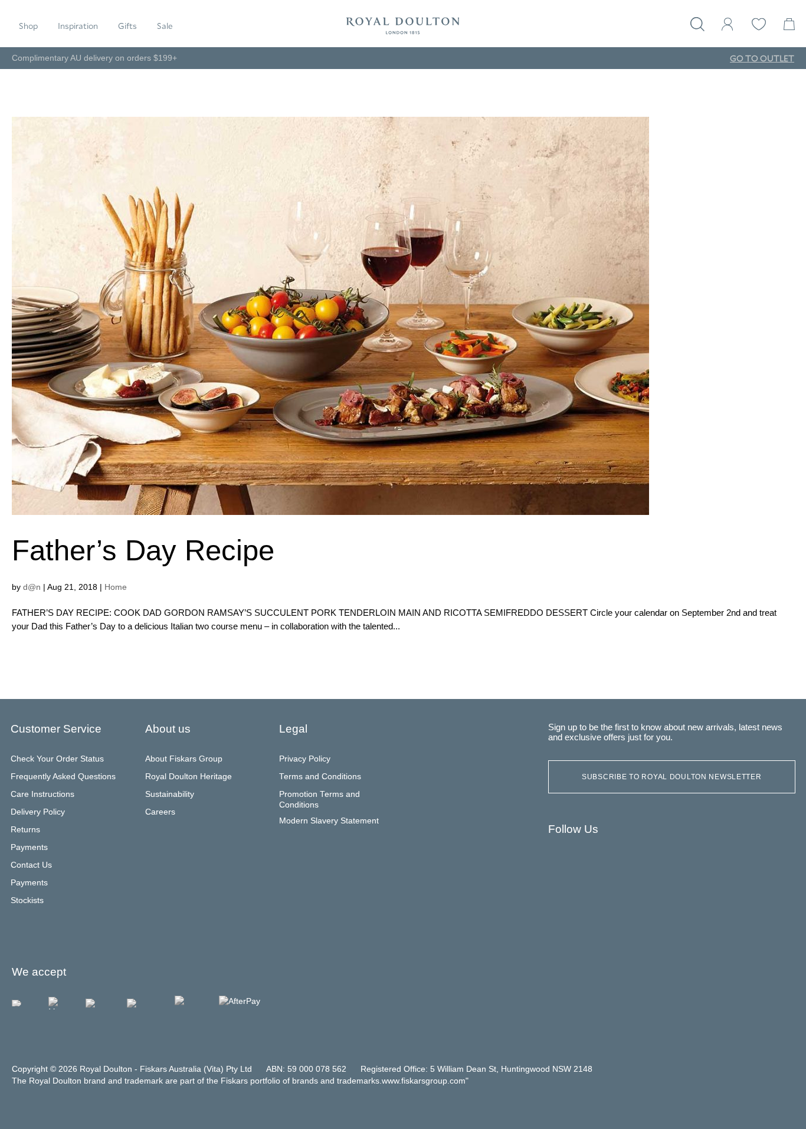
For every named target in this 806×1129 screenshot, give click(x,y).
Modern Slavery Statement (329, 820)
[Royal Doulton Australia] (561, 862)
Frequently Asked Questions (63, 776)
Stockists (27, 900)
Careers (160, 812)
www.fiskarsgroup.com (424, 1081)
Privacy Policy (304, 758)
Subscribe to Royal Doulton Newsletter (672, 777)
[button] (28, 26)
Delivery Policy (38, 812)
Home (115, 587)
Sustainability (169, 794)
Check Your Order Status (57, 758)
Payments (29, 847)
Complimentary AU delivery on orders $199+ (94, 58)
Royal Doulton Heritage (188, 776)
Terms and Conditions (320, 776)
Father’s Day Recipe (143, 550)
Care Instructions (42, 794)
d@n (32, 587)
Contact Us (31, 865)
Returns (25, 829)
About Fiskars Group (183, 758)
